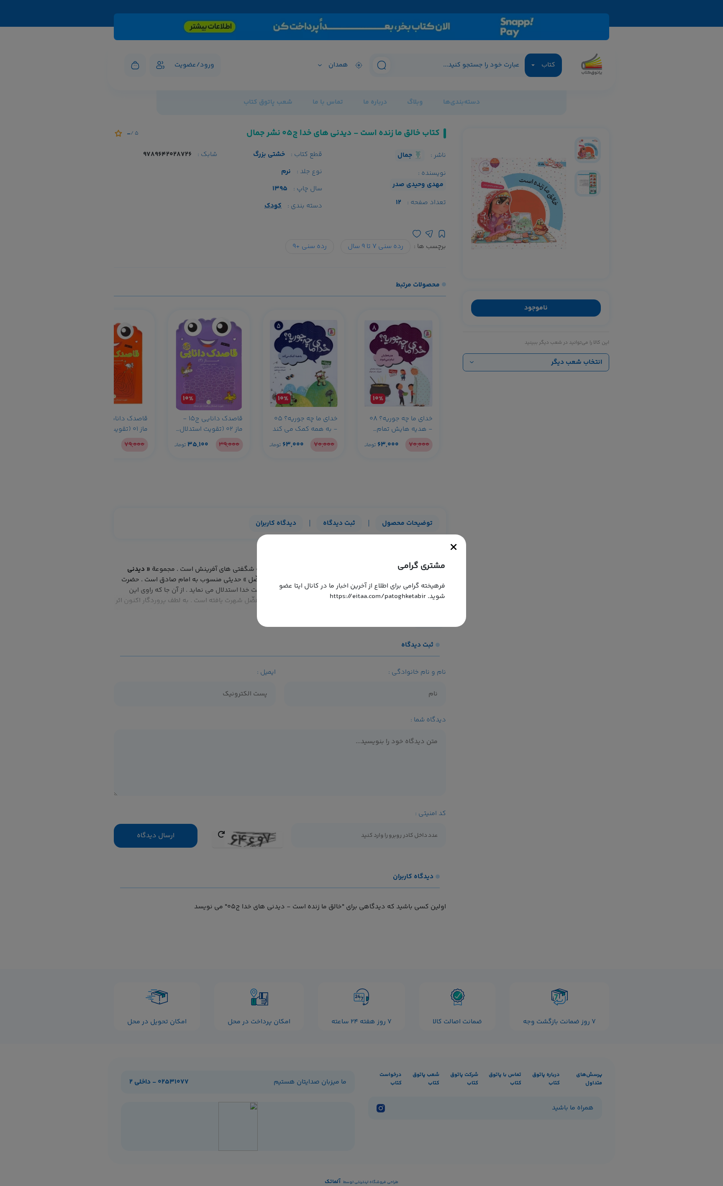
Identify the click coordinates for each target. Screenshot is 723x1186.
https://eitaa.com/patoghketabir (378, 596)
